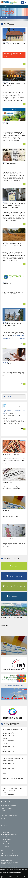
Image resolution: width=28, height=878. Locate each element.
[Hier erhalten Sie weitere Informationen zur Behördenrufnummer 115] (14, 664)
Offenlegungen (8, 539)
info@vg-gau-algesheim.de (11, 815)
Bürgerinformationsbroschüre (12, 617)
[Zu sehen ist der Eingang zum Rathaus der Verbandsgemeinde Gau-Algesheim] (14, 34)
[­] (25, 2)
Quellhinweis (6, 433)
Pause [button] (26, 8)
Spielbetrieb (7, 418)
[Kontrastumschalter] (22, 2)
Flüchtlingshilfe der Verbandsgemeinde (14, 685)
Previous (1, 13)
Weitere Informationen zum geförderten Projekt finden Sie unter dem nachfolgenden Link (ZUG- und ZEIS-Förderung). (14, 337)
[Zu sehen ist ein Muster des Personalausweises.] (14, 154)
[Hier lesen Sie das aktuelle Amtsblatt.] (14, 645)
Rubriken (5, 410)
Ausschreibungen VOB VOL (12, 454)
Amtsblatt (6, 510)
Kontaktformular (5, 818)
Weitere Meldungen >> (9, 396)
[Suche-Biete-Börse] (2, 703)
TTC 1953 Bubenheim (13, 412)
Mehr (21, 64)
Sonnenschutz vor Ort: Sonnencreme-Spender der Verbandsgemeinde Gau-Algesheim (14, 206)
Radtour (5, 124)
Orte (4, 413)
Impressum (4, 625)
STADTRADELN (7, 283)
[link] (14, 46)
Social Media (7, 363)
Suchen (2, 6)
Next (26, 13)
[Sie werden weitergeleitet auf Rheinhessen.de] (13, 713)
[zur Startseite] (10, 2)
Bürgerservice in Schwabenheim (14, 44)
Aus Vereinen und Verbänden (15, 410)
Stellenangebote (8, 482)
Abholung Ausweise (9, 163)
